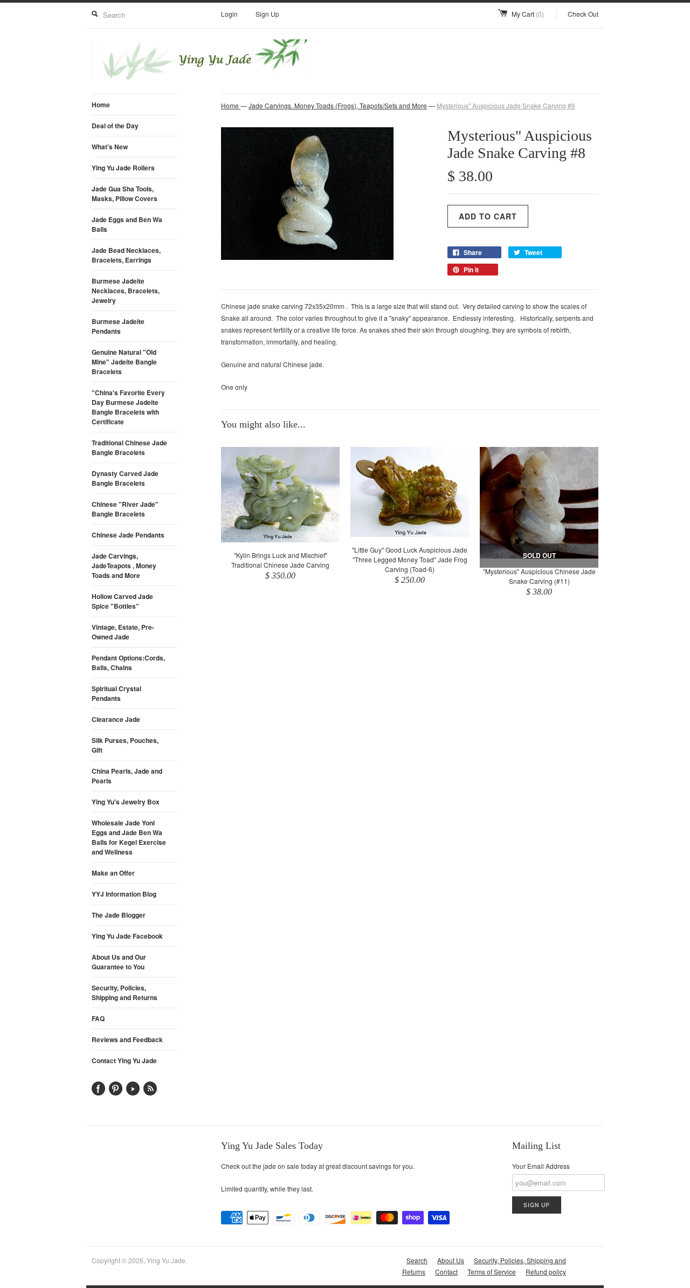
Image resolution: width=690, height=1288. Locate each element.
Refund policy (546, 1271)
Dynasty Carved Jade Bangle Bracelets (125, 478)
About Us (450, 1260)
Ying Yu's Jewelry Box (126, 802)
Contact (446, 1271)
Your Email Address (541, 1165)
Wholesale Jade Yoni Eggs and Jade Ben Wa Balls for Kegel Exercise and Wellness (129, 837)
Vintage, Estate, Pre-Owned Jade (123, 632)
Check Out (583, 13)
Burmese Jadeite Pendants (118, 326)
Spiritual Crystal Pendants (116, 693)
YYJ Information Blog (124, 894)
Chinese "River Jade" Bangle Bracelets (125, 509)
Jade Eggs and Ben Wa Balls (127, 224)
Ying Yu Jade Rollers (123, 168)
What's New (110, 146)
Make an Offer (113, 873)
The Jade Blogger (119, 915)
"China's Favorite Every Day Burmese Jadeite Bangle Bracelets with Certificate (128, 407)
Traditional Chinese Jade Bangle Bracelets (129, 447)
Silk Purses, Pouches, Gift (125, 745)
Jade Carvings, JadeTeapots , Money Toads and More (124, 565)
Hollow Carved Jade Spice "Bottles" (122, 601)
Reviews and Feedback (127, 1039)
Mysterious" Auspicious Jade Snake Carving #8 (506, 105)
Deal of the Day (115, 125)
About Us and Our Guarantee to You (119, 962)
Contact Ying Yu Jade (124, 1060)
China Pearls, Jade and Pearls (127, 776)
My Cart (528, 13)
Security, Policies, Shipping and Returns (124, 992)
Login (229, 13)
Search (416, 1260)
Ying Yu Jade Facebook (127, 936)
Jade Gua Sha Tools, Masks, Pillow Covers (124, 193)
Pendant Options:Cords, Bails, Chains (128, 662)
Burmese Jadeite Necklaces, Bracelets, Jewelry (126, 290)
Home (101, 104)
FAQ (98, 1018)
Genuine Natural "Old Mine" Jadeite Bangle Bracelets (124, 361)
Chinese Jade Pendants (128, 535)
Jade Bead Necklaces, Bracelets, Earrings (126, 255)
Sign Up (267, 13)
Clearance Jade (116, 719)
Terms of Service (491, 1271)
